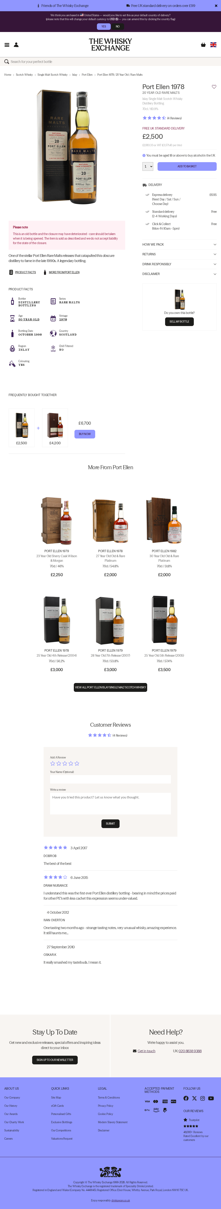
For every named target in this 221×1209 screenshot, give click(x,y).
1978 (63, 319)
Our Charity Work (14, 1122)
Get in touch (146, 1051)
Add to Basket (187, 166)
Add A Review (58, 757)
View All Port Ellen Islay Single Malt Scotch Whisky (110, 687)
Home (7, 74)
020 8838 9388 (190, 1051)
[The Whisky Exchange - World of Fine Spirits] (110, 44)
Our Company (12, 1097)
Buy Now (85, 434)
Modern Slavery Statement (113, 1122)
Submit (110, 823)
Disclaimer (151, 274)
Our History (10, 1105)
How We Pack (153, 244)
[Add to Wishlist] (214, 87)
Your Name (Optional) (62, 772)
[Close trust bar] (216, 5)
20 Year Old (28, 319)
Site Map (56, 1097)
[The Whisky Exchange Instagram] (202, 1098)
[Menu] (6, 44)
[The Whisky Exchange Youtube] (211, 1098)
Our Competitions (61, 1130)
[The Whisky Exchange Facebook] (186, 1098)
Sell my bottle (179, 321)
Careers (8, 1138)
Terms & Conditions (109, 1097)
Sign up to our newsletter (55, 1060)
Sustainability (11, 1130)
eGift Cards (57, 1105)
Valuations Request (62, 1138)
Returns (149, 254)
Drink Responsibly (156, 264)
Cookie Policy (105, 1114)
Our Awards (10, 1114)
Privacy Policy (105, 1105)
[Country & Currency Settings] (213, 44)
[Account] (16, 44)
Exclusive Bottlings (61, 1122)
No (118, 26)
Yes (103, 26)
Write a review (58, 789)
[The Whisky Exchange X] (194, 1098)
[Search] (7, 61)
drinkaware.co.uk (120, 1200)
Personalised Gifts (61, 1114)
